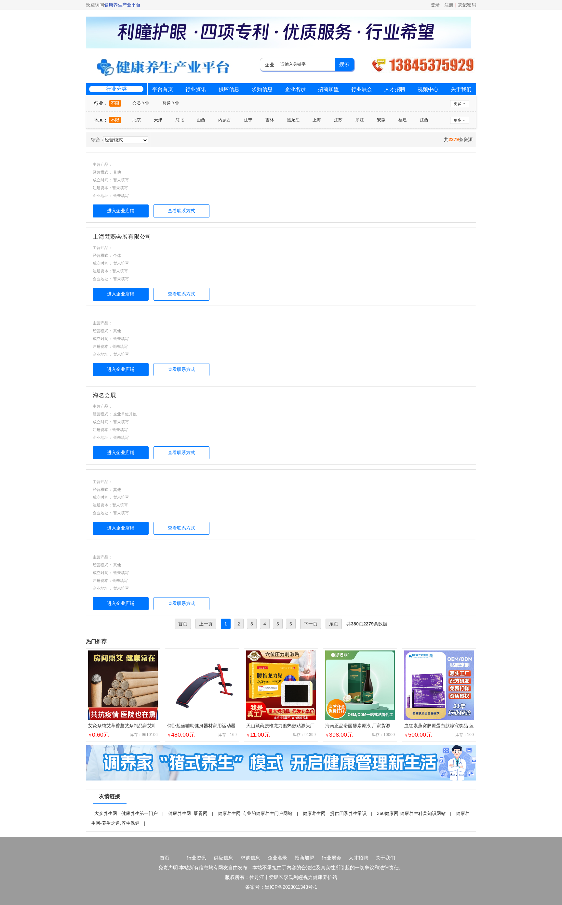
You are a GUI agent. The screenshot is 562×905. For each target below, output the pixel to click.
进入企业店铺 (120, 210)
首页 (164, 857)
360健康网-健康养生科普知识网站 (411, 813)
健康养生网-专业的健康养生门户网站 (255, 813)
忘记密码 (467, 4)
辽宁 (248, 119)
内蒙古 (224, 119)
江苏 (338, 119)
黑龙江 (293, 119)
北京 (136, 119)
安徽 (381, 119)
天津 (158, 119)
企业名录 (295, 89)
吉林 (269, 119)
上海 (317, 119)
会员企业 (140, 103)
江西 (424, 119)
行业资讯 (195, 89)
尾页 (333, 623)
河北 (179, 119)
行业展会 (361, 89)
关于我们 (461, 89)
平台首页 (162, 89)
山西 (201, 119)
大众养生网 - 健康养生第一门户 (126, 813)
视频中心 (428, 89)
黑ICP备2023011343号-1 (291, 887)
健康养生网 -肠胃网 (187, 813)
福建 (402, 119)
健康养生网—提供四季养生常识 (335, 813)
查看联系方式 (181, 210)
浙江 (359, 119)
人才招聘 (394, 89)
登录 (435, 4)
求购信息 (262, 89)
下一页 (310, 623)
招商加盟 (328, 89)
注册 (448, 4)
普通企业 (170, 103)
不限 (115, 103)
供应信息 (229, 89)
